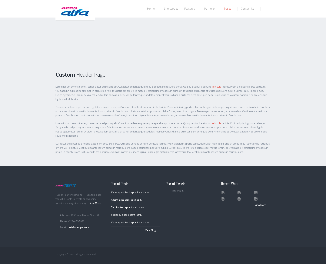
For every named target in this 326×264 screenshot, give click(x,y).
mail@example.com (78, 227)
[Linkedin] (267, 254)
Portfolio (209, 8)
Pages (228, 8)
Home (151, 8)
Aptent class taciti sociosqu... (126, 199)
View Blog (150, 230)
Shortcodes (171, 8)
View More (261, 205)
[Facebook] (253, 254)
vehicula (216, 86)
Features (190, 8)
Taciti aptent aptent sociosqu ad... (129, 207)
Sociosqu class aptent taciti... (126, 214)
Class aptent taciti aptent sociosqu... (130, 192)
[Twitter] (245, 254)
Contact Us (248, 8)
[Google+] (260, 254)
